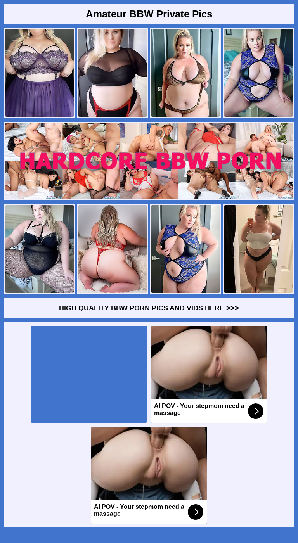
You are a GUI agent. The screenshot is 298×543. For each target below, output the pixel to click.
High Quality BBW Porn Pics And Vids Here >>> (149, 308)
